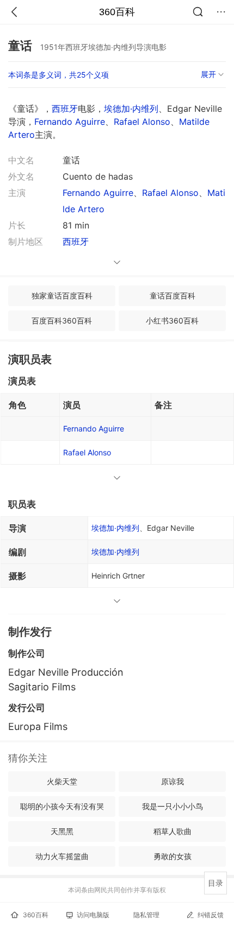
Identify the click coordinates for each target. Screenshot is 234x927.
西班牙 (65, 108)
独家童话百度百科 (62, 295)
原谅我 (172, 781)
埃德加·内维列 (131, 108)
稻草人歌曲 (172, 831)
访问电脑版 (93, 915)
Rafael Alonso (142, 121)
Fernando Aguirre (69, 121)
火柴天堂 (62, 781)
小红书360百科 (172, 320)
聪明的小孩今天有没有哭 (62, 806)
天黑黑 (62, 831)
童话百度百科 (172, 295)
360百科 (117, 12)
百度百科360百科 (62, 320)
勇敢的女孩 (172, 856)
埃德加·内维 (115, 551)
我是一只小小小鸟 (172, 806)
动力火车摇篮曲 (62, 856)
